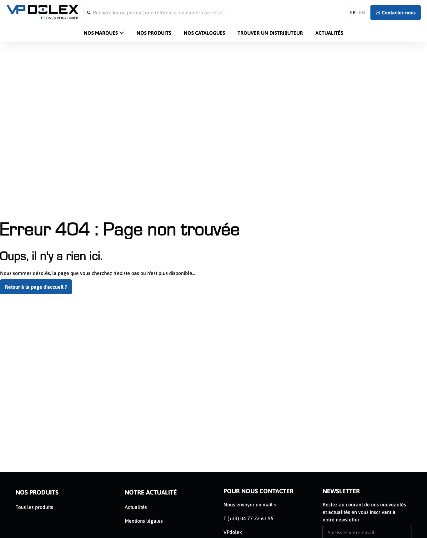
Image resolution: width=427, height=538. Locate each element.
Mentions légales (144, 521)
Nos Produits (154, 33)
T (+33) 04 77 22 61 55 (249, 518)
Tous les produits (34, 507)
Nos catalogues (204, 33)
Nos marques (101, 33)
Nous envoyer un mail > (250, 504)
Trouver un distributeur (270, 33)
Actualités (329, 33)
